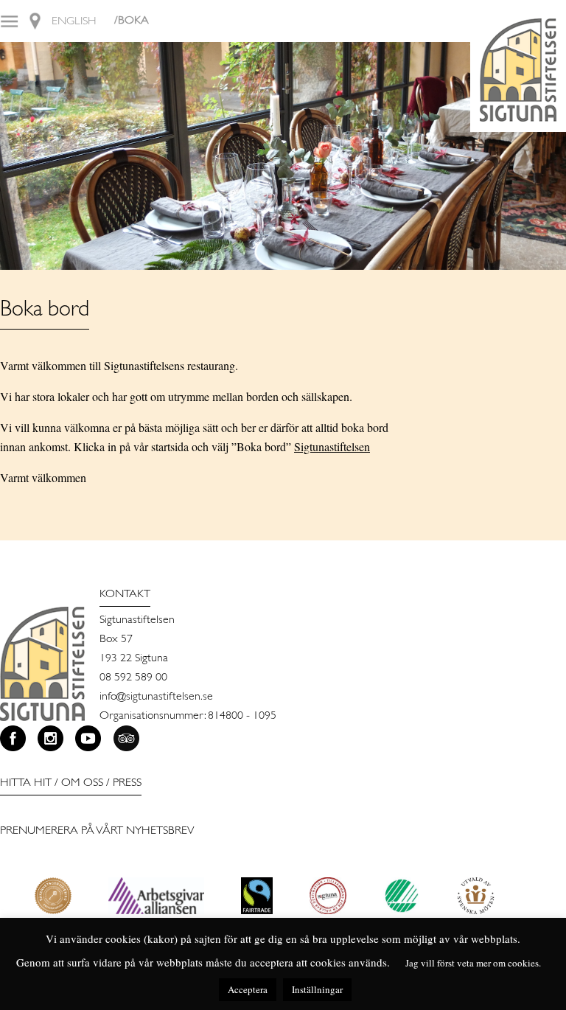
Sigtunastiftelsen (332, 446)
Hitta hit (26, 783)
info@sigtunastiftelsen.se (156, 697)
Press (127, 783)
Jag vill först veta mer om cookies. (473, 962)
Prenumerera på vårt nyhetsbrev (97, 831)
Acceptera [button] (248, 989)
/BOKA (131, 21)
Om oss (82, 783)
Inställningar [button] (317, 989)
